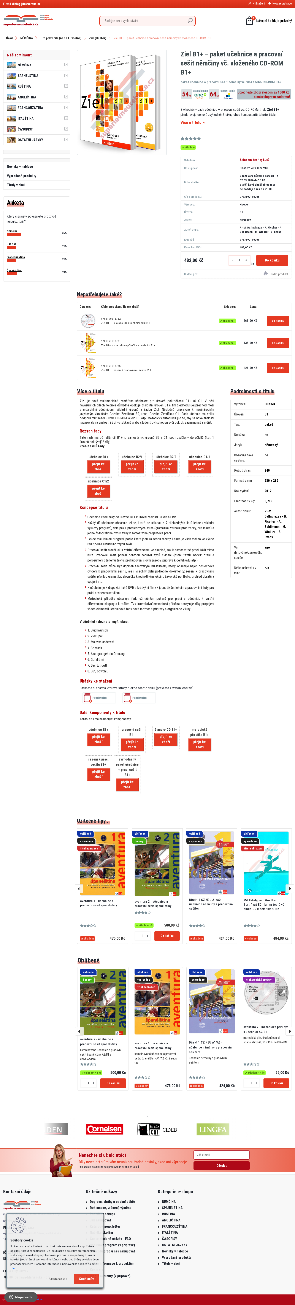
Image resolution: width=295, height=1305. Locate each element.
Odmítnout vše (58, 1279)
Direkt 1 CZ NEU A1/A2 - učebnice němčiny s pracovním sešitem (211, 904)
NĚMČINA (26, 38)
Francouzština (16, 257)
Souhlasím (86, 1279)
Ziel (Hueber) (97, 38)
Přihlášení (259, 3)
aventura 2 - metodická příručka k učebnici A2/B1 (266, 1029)
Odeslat (221, 1165)
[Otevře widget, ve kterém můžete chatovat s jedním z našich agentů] (21, 1297)
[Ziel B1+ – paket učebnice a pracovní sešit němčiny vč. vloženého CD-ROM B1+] (122, 102)
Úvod (9, 38)
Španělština (14, 270)
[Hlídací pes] (264, 274)
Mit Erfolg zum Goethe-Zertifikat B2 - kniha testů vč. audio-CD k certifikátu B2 (264, 904)
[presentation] (79, 888)
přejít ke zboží (98, 466)
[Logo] (28, 21)
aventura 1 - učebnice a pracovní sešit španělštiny (98, 903)
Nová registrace (282, 3)
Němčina (12, 231)
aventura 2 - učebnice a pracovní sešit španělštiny (153, 904)
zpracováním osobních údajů (123, 1166)
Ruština (11, 244)
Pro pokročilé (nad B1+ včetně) (61, 38)
